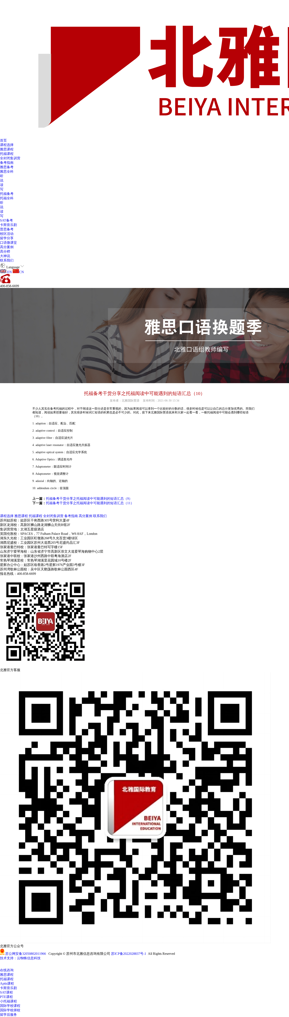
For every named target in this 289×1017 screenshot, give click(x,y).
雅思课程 (7, 149)
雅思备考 (7, 167)
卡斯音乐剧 (8, 225)
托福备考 (7, 193)
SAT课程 (6, 992)
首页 (3, 140)
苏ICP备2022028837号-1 (128, 953)
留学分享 (7, 238)
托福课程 (7, 154)
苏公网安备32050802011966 (25, 953)
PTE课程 (6, 997)
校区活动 (7, 233)
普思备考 (7, 229)
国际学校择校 (10, 1010)
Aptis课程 (7, 983)
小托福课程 (8, 1001)
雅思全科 (7, 171)
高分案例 (7, 247)
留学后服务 (8, 1014)
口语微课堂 (8, 242)
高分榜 (5, 251)
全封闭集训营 (10, 158)
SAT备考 (6, 220)
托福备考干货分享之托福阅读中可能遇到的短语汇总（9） (89, 498)
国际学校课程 (10, 1005)
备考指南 (7, 162)
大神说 (5, 256)
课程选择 (7, 145)
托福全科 (7, 198)
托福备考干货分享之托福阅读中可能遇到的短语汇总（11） (90, 503)
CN (21, 272)
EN (9, 272)
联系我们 (7, 260)
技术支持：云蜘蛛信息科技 (20, 958)
